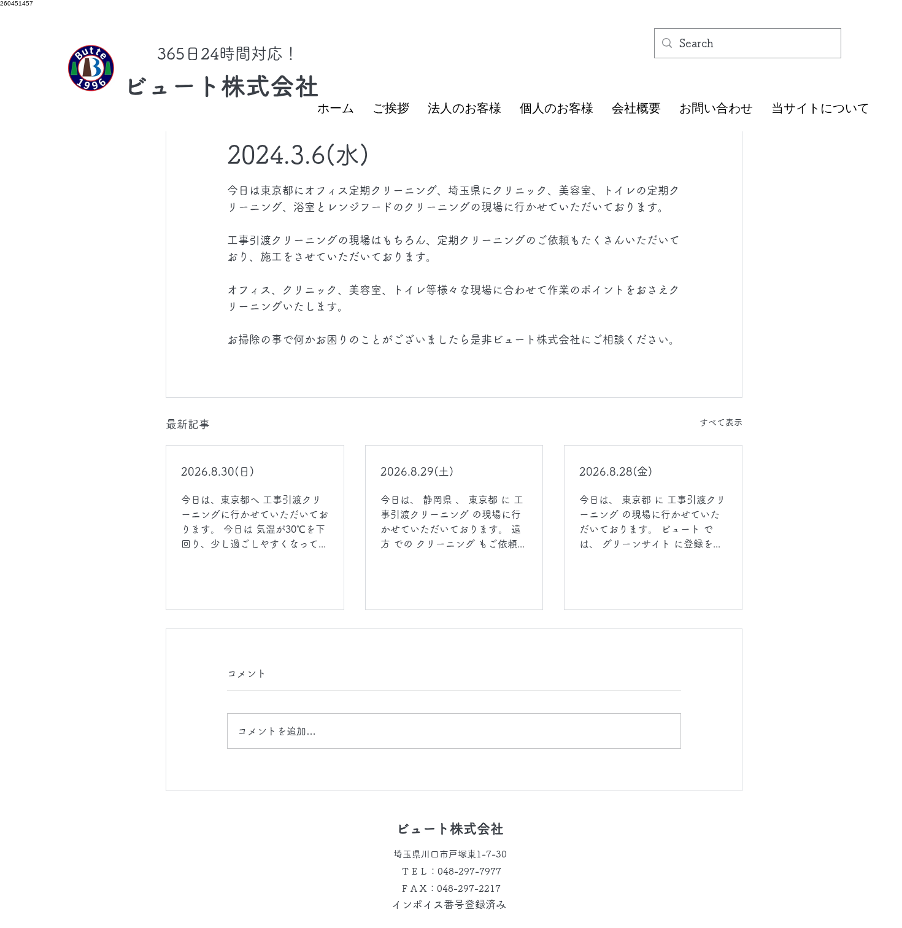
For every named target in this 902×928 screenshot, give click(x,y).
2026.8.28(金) (615, 471)
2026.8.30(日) (217, 471)
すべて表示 (721, 422)
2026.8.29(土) (416, 471)
